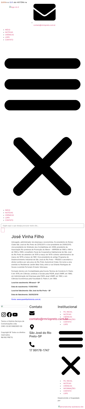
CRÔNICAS (9, 35)
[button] (42, 125)
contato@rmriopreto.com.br (48, 319)
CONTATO (9, 40)
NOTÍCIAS (9, 32)
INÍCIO (7, 30)
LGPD (7, 37)
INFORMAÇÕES (68, 319)
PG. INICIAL (67, 312)
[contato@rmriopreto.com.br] (32, 313)
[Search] (3, 230)
